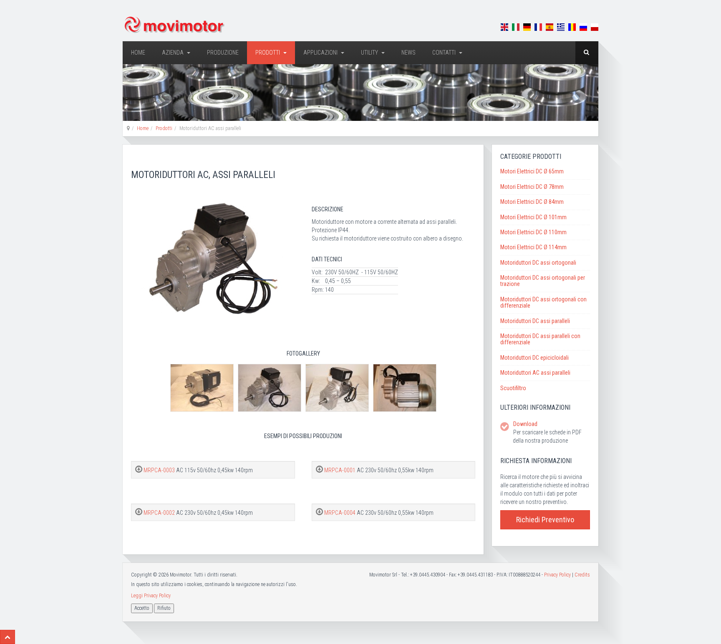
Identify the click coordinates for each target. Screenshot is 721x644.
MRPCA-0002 (160, 512)
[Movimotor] (175, 25)
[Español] (549, 26)
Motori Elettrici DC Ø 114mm (533, 247)
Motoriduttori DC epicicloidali (534, 357)
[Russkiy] (583, 26)
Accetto (141, 608)
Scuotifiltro (513, 388)
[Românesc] (572, 26)
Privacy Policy (557, 575)
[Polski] (594, 26)
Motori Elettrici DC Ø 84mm (532, 201)
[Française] (538, 26)
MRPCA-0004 (340, 512)
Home (138, 52)
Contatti (444, 52)
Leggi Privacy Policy (151, 596)
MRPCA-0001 (340, 470)
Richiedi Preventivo (545, 519)
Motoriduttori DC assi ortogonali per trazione (542, 280)
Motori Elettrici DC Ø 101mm (533, 217)
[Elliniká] (561, 26)
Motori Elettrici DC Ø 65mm (532, 171)
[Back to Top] (7, 637)
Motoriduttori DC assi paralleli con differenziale (540, 339)
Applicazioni (321, 52)
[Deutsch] (527, 26)
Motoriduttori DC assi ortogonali (538, 262)
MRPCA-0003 (160, 470)
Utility (370, 52)
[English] (504, 26)
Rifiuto (164, 608)
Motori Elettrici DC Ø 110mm (533, 232)
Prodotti (268, 52)
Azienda (173, 52)
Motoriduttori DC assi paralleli (535, 321)
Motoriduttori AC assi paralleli (535, 372)
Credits (582, 575)
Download (525, 424)
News (408, 52)
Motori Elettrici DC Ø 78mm (532, 186)
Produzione (223, 52)
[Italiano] (515, 26)
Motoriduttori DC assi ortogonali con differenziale (543, 302)
